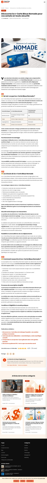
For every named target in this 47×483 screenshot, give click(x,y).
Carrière (26, 445)
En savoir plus (41, 478)
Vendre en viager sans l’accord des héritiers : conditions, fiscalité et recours (34, 396)
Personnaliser (30, 481)
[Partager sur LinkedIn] (13, 354)
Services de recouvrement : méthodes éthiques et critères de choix (10, 424)
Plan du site (3, 457)
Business (26, 447)
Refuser (22, 481)
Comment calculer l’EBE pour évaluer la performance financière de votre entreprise (34, 424)
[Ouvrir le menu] (44, 2)
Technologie (27, 452)
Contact (3, 452)
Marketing (26, 457)
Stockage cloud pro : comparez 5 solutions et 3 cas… (12, 474)
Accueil (2, 8)
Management (27, 455)
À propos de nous (5, 447)
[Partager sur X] (10, 354)
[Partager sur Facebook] (8, 354)
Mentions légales (4, 455)
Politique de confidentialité (7, 459)
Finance (6, 8)
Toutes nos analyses (22, 365)
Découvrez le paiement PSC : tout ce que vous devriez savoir (19, 343)
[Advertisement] (23, 29)
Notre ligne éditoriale (12, 365)
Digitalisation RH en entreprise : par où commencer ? (13, 466)
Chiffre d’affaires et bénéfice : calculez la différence (10, 395)
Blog (2, 450)
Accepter (16, 481)
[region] (22, 117)
